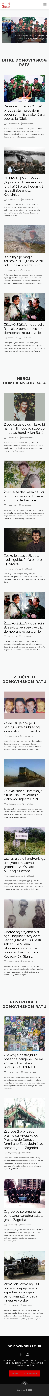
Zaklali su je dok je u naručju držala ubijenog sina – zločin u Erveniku (22, 727)
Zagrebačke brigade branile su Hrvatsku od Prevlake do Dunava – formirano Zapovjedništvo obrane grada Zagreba (23, 1140)
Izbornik (45, 5)
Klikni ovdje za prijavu (24, 1373)
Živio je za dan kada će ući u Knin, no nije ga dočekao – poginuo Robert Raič (24, 496)
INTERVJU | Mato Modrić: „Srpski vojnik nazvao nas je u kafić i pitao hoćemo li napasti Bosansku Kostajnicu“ (24, 186)
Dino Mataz (28, 804)
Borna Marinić (28, 124)
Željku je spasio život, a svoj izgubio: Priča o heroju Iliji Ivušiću (24, 560)
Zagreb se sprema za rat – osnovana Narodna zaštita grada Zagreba (24, 1216)
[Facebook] (21, 1354)
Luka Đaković (28, 199)
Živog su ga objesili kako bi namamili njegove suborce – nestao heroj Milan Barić (24, 429)
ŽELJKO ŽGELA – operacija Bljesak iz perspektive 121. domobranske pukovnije (24, 329)
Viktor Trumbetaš (30, 1072)
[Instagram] (26, 1354)
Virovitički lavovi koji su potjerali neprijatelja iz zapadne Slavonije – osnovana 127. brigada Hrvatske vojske (21, 1292)
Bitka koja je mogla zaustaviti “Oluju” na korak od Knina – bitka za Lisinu (23, 261)
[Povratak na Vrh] (24, 1384)
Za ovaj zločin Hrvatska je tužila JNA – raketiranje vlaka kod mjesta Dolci (23, 795)
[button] (24, 30)
